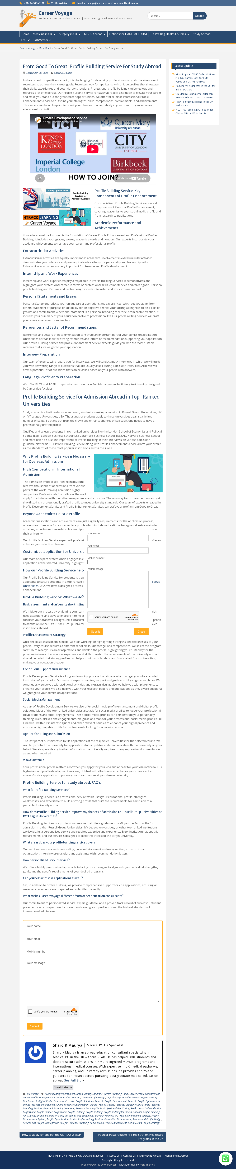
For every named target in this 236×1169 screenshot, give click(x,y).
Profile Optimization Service (62, 1119)
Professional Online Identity (146, 1108)
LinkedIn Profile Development (111, 1101)
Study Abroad (201, 34)
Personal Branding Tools (88, 1108)
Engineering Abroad (150, 1156)
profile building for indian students (123, 1112)
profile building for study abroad (55, 1115)
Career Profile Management (38, 1097)
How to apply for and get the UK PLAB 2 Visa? (51, 1135)
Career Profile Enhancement (144, 1093)
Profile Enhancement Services (134, 1115)
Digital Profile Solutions (51, 1101)
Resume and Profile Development (41, 1122)
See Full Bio (72, 1080)
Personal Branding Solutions (58, 1108)
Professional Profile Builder (38, 1112)
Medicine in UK (42, 34)
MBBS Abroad (93, 34)
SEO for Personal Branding (74, 1122)
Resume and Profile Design (147, 1119)
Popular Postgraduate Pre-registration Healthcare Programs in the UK (130, 1137)
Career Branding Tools (116, 1093)
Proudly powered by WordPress (98, 1164)
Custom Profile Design (93, 1097)
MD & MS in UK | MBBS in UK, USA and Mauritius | (77, 1156)
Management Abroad (176, 1156)
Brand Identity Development (60, 1093)
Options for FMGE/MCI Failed (128, 34)
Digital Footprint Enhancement (123, 1097)
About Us (114, 1156)
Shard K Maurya (63, 72)
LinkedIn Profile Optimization (144, 1101)
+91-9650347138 (34, 3)
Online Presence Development (39, 1104)
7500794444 (58, 3)
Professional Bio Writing (116, 1108)
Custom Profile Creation (67, 1097)
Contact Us (41, 40)
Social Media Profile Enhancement (108, 1122)
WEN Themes (147, 1164)
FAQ (23, 40)
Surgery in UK (68, 34)
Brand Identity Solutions (89, 1093)
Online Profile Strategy (102, 1104)
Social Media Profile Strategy (143, 1122)
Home (25, 34)
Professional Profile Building (69, 1112)
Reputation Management (117, 1119)
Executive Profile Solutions (79, 1101)
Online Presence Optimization (72, 1104)
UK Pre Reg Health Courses (168, 34)
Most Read (45, 48)
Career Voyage (55, 13)
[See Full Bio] (83, 1080)
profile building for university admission (95, 1115)
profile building (94, 1112)
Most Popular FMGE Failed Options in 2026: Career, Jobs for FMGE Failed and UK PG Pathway (195, 78)
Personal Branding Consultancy (132, 1104)
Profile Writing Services (90, 1119)
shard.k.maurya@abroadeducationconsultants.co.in (107, 3)
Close (141, 631)
